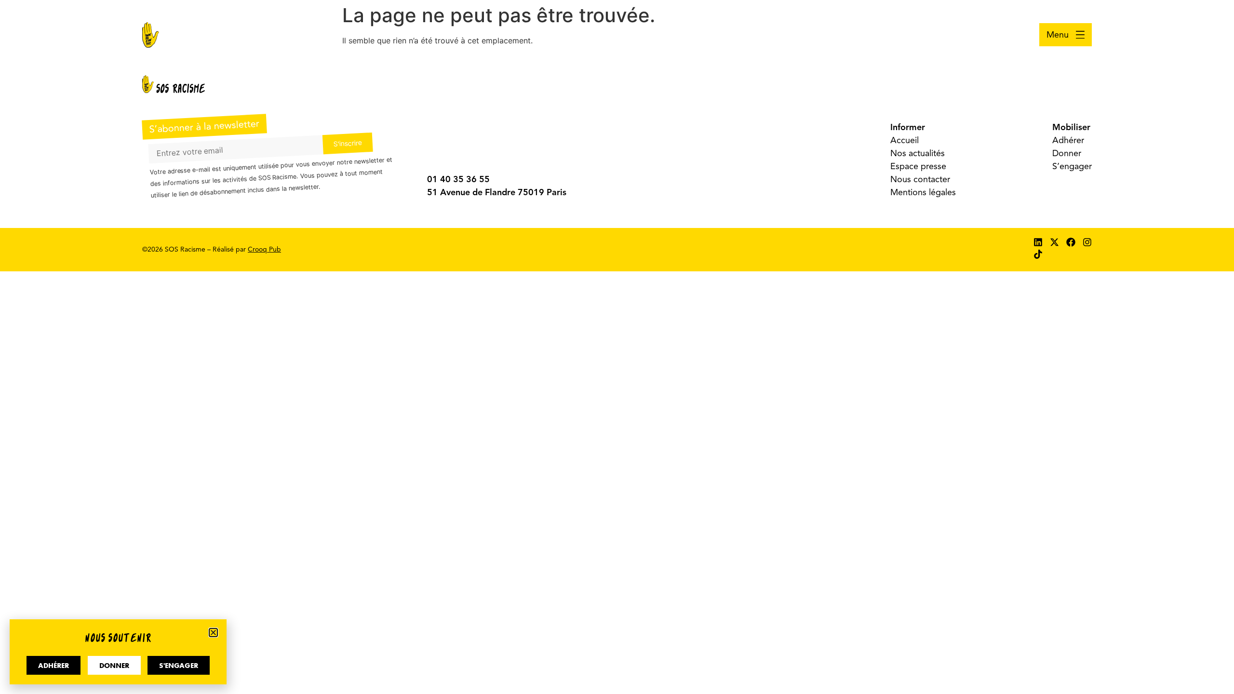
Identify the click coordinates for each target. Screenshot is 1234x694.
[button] (213, 632)
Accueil (904, 140)
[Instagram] (1087, 242)
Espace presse (918, 166)
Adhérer (1068, 140)
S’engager (1072, 166)
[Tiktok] (1038, 254)
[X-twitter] (1054, 242)
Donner (1066, 153)
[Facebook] (1070, 242)
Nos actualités (917, 153)
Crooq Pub (264, 249)
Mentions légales (923, 192)
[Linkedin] (1038, 242)
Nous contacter (920, 179)
